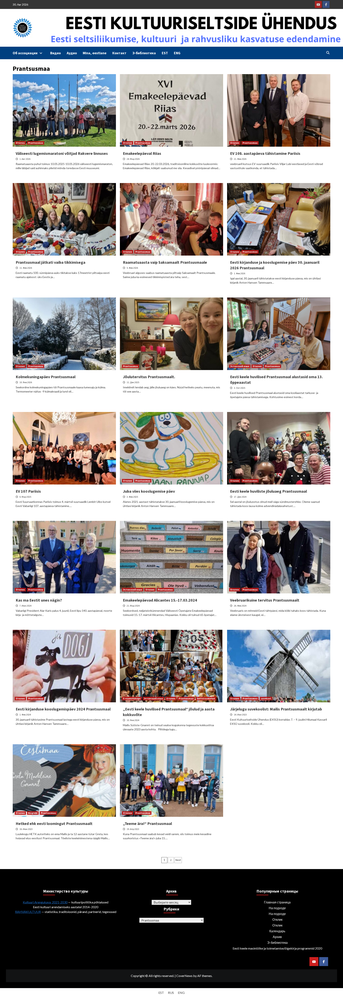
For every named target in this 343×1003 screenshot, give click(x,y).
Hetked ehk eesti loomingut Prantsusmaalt (54, 823)
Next (178, 860)
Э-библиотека (144, 53)
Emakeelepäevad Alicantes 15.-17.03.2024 (160, 600)
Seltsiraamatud (206, 698)
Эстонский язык (239, 366)
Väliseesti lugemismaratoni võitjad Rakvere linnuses (62, 153)
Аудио (72, 53)
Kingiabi (33, 812)
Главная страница (277, 902)
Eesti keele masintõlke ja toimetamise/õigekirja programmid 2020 (277, 948)
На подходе (277, 908)
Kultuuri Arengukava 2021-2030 (45, 902)
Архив (277, 937)
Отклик (20, 142)
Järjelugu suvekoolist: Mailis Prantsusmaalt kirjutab (276, 708)
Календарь (277, 931)
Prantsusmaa (35, 142)
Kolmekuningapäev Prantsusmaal (45, 376)
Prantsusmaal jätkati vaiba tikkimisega (50, 262)
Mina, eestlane (94, 53)
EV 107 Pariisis (28, 491)
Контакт (119, 53)
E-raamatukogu (132, 698)
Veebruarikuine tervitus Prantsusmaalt (264, 600)
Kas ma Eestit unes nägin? (39, 600)
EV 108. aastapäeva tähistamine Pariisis (265, 153)
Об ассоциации (25, 53)
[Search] (327, 52)
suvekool (266, 698)
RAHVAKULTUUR (28, 912)
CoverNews (184, 976)
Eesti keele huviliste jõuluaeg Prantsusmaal (268, 491)
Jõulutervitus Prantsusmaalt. (149, 376)
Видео (55, 53)
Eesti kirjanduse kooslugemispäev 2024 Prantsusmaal (63, 708)
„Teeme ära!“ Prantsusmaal (147, 823)
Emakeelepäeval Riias (142, 153)
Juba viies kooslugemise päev (149, 491)
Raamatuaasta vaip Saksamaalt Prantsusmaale (165, 262)
